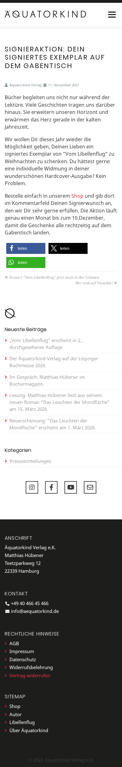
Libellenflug (22, 722)
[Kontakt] (90, 487)
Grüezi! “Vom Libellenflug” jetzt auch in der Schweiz (54, 277)
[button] (25, 248)
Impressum (21, 651)
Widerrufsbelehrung (31, 667)
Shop (77, 195)
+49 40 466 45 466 (29, 603)
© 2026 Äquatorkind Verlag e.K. (61, 760)
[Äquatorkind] (45, 14)
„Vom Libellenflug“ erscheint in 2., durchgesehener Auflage (46, 343)
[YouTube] (70, 487)
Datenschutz (22, 659)
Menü (111, 14)
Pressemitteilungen (30, 461)
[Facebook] (51, 487)
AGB (14, 643)
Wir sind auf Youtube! (94, 283)
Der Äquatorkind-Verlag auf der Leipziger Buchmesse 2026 (53, 361)
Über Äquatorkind (28, 730)
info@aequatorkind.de (35, 611)
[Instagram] (32, 487)
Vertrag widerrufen (29, 675)
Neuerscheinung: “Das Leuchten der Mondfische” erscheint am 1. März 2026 (52, 424)
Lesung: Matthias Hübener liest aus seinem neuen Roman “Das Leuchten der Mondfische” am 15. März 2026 (59, 402)
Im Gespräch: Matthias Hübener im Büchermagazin (47, 380)
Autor (15, 714)
